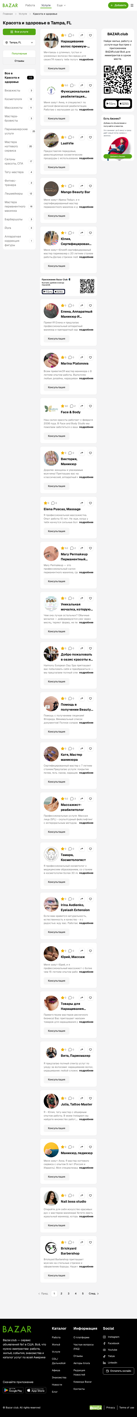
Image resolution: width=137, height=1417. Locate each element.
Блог (55, 1391)
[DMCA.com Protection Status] (96, 1407)
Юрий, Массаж (73, 957)
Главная (8, 13)
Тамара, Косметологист (73, 857)
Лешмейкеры (14, 193)
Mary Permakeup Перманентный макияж (74, 559)
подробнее (86, 59)
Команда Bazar (82, 1381)
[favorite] (90, 35)
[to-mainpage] (17, 1329)
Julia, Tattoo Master (76, 1104)
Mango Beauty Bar (75, 192)
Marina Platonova (74, 363)
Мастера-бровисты (11, 118)
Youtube (112, 1349)
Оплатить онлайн (120, 1370)
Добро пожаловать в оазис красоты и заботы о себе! (76, 659)
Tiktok (111, 1356)
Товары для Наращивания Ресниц (72, 1009)
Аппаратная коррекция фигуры (13, 241)
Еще (60, 5)
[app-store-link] (36, 1390)
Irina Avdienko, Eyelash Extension (75, 907)
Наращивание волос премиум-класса (74, 46)
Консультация (56, 68)
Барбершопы (13, 219)
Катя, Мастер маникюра (71, 757)
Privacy (110, 1407)
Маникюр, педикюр (77, 1153)
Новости (57, 1384)
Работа (30, 5)
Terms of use (126, 1407)
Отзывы (19, 60)
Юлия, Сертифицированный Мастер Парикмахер (76, 246)
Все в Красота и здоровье (12, 77)
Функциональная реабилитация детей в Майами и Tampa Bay (75, 98)
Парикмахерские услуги (16, 131)
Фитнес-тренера (10, 183)
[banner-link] (68, 286)
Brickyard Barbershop (70, 1250)
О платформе (81, 1337)
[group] (19, 57)
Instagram (113, 1336)
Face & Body (71, 412)
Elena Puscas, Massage (62, 509)
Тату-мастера (14, 172)
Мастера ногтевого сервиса (11, 146)
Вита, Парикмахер (75, 1056)
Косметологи (13, 99)
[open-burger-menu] (132, 5)
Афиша (56, 1370)
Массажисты (13, 108)
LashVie (67, 143)
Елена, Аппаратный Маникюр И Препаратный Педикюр (76, 319)
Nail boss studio (73, 1201)
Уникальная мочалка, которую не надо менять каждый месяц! (76, 611)
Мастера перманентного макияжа (15, 206)
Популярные (19, 53)
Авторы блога (81, 1363)
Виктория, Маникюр (69, 461)
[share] (82, 35)
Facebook (113, 1343)
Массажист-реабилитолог (72, 807)
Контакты (79, 1389)
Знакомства (59, 1377)
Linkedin (112, 1362)
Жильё (56, 1344)
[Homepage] (10, 5)
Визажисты (12, 90)
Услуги (45, 5)
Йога (8, 228)
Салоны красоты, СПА (14, 161)
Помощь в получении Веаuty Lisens (76, 709)
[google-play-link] (13, 1390)
